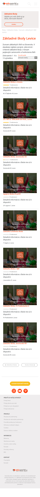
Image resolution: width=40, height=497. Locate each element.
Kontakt (6, 447)
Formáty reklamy (9, 449)
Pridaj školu (7, 400)
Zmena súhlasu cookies (11, 430)
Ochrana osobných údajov (11, 425)
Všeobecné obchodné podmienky (13, 419)
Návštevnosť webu (9, 441)
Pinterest (26, 392)
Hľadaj (14, 24)
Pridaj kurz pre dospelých (11, 406)
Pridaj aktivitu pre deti (10, 403)
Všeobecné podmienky (10, 417)
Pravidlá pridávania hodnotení (12, 422)
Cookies (6, 428)
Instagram (14, 392)
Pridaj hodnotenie (9, 409)
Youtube (20, 392)
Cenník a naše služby (10, 444)
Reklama (6, 438)
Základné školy (12, 30)
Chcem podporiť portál (20, 384)
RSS (5, 452)
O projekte (7, 460)
